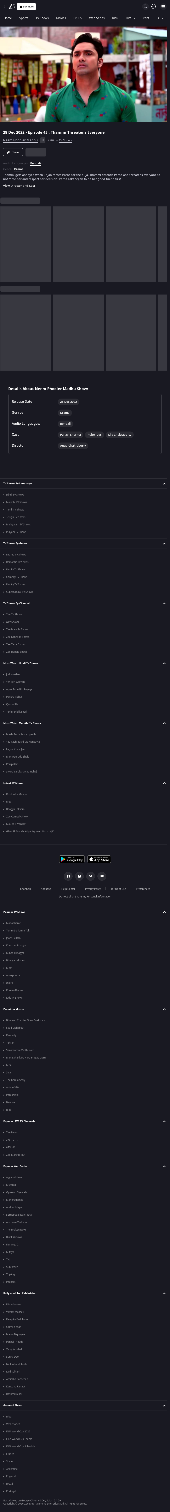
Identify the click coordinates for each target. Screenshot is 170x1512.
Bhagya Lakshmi (15, 809)
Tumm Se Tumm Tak (17, 930)
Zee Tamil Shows (16, 644)
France (10, 1454)
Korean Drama (14, 990)
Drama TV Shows (16, 555)
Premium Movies (13, 1009)
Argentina (12, 1469)
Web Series (97, 18)
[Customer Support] (154, 6)
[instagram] (78, 876)
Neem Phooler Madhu (20, 138)
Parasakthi (12, 1095)
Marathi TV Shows (16, 502)
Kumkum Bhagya (16, 945)
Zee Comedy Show (17, 816)
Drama (18, 168)
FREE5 (77, 18)
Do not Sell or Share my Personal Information (83, 896)
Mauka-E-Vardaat (16, 824)
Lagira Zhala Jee (15, 749)
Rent (146, 18)
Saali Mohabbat (15, 1028)
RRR (8, 1110)
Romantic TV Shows (17, 562)
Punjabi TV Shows (16, 532)
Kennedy (11, 1035)
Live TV (130, 18)
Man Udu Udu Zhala (17, 757)
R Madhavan (13, 1304)
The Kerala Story (15, 1080)
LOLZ (160, 18)
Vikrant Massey (15, 1312)
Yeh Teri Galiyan (15, 682)
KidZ (115, 18)
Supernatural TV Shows (19, 592)
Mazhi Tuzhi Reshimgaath (21, 734)
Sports (23, 18)
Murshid (11, 1185)
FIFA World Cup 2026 (18, 1431)
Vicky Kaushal (14, 1349)
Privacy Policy (91, 889)
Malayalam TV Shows (18, 524)
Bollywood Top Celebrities (19, 1293)
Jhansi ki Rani (13, 938)
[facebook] (66, 876)
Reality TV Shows (16, 584)
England (11, 1476)
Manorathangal (15, 1200)
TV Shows (42, 18)
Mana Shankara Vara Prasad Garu (26, 1058)
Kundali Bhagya (15, 953)
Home (8, 18)
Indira (9, 983)
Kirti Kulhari (12, 1372)
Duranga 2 (12, 1244)
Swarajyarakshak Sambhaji (21, 772)
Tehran (10, 1043)
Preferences (141, 889)
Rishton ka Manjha (16, 794)
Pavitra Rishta (14, 697)
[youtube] (100, 876)
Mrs (8, 1065)
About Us (44, 889)
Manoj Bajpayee (15, 1334)
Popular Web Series (15, 1166)
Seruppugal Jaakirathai (19, 1215)
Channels (23, 889)
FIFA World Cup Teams (19, 1439)
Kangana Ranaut (15, 1386)
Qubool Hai (12, 704)
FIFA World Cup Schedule (20, 1446)
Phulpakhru (12, 764)
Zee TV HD (12, 1140)
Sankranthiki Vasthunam (20, 1050)
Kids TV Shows (14, 998)
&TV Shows (12, 622)
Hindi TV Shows (15, 495)
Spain (9, 1461)
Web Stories (13, 1424)
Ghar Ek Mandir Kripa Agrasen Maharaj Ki (30, 831)
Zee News (12, 1132)
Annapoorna (13, 975)
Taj (8, 1259)
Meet (9, 802)
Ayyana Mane (14, 1177)
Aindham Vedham (16, 1222)
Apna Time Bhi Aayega (19, 689)
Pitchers (11, 1282)
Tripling (10, 1274)
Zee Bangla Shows (16, 652)
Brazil (9, 1484)
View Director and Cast (19, 184)
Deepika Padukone (17, 1319)
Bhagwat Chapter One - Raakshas (25, 1020)
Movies (61, 18)
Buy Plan (28, 6)
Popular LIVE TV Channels (19, 1121)
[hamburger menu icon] (163, 6)
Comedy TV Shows (16, 577)
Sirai (8, 1072)
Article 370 (12, 1087)
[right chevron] (4, 243)
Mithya (10, 1252)
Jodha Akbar (13, 674)
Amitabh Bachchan (17, 1379)
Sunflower (12, 1267)
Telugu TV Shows (16, 517)
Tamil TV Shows (15, 510)
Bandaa (10, 1102)
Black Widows (14, 1237)
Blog (8, 1417)
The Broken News (16, 1230)
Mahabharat (13, 923)
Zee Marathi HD (15, 1155)
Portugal (11, 1491)
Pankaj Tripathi (14, 1342)
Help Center (67, 889)
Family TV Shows (15, 569)
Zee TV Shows (14, 614)
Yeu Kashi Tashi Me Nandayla (23, 742)
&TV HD (10, 1147)
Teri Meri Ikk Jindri (16, 712)
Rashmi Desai (14, 1394)
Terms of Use (116, 889)
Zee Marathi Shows (17, 629)
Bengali (35, 162)
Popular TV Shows (14, 912)
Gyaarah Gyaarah (16, 1192)
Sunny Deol (12, 1357)
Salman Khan (13, 1327)
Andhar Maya (14, 1207)
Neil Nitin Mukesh (16, 1364)
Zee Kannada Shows (17, 637)
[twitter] (89, 876)
